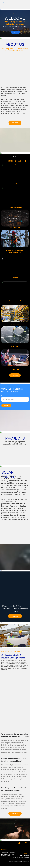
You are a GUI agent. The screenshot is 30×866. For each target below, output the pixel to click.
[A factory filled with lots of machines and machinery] (15, 218)
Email (3, 396)
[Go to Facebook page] (20, 843)
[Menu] (26, 4)
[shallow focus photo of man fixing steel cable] (15, 238)
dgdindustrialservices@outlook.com (19, 861)
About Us (15, 123)
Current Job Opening (15, 32)
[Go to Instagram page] (26, 843)
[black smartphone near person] (15, 357)
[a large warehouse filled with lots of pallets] (15, 313)
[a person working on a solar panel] (15, 334)
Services (15, 375)
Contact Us (15, 616)
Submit (6, 405)
